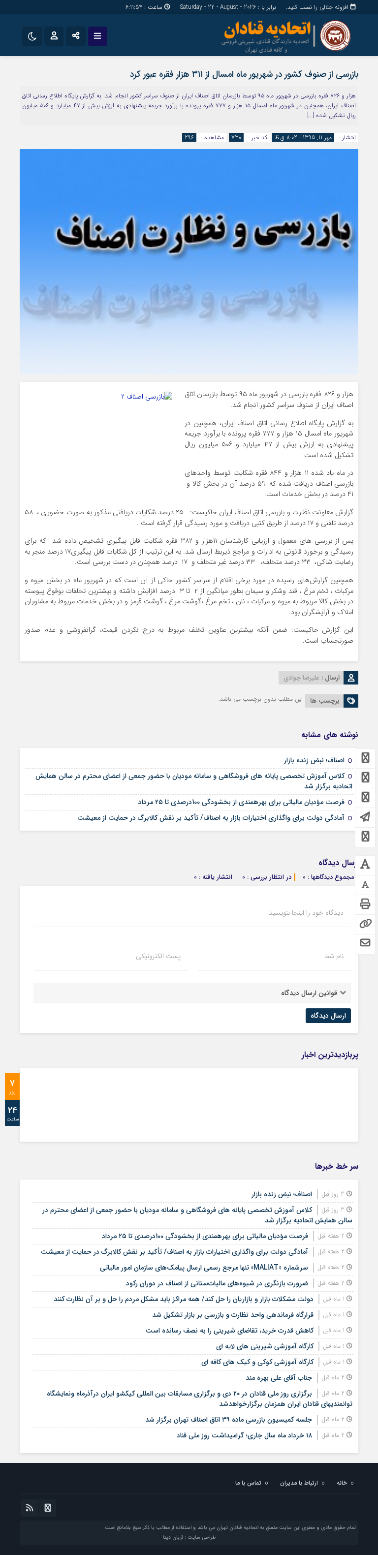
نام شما (334, 956)
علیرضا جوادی (301, 678)
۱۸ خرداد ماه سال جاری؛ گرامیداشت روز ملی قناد (244, 1435)
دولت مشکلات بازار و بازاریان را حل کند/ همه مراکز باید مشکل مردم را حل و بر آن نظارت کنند (184, 1299)
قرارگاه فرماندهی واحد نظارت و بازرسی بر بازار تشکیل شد (233, 1314)
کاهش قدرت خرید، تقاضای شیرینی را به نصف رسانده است (230, 1330)
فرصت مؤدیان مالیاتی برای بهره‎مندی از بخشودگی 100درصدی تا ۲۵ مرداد (241, 802)
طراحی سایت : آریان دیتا (189, 1537)
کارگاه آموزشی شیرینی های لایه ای (265, 1346)
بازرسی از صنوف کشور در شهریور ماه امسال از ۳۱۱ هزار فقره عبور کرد (243, 74)
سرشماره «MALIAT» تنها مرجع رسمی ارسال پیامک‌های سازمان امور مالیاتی (204, 1267)
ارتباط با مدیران (299, 1483)
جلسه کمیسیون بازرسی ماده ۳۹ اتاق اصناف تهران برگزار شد (228, 1419)
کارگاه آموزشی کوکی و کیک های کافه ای (257, 1362)
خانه (342, 1483)
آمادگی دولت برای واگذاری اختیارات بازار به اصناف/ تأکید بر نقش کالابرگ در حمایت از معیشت (211, 817)
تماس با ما (248, 1483)
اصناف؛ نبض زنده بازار (314, 760)
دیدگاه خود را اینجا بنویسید (306, 912)
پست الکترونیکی (158, 956)
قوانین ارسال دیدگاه (309, 993)
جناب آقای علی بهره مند (279, 1377)
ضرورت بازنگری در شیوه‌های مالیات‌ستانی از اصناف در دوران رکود (217, 1283)
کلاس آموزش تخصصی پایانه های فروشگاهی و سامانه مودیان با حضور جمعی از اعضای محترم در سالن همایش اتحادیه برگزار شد (193, 781)
